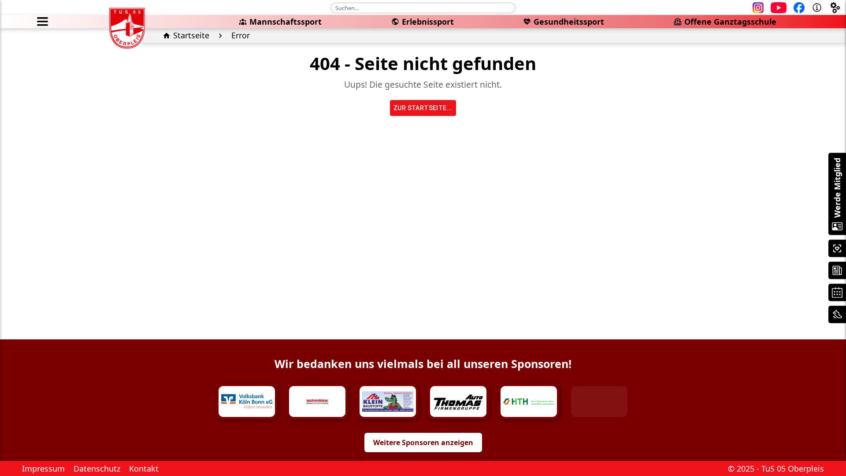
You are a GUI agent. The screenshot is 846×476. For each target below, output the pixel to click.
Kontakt (144, 468)
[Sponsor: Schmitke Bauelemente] (317, 401)
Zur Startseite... (423, 108)
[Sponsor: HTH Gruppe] (529, 401)
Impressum (43, 468)
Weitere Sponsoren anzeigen (423, 442)
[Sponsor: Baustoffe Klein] (388, 401)
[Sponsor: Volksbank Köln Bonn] (247, 401)
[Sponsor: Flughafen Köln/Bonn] (599, 401)
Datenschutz (97, 468)
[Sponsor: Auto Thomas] (458, 401)
